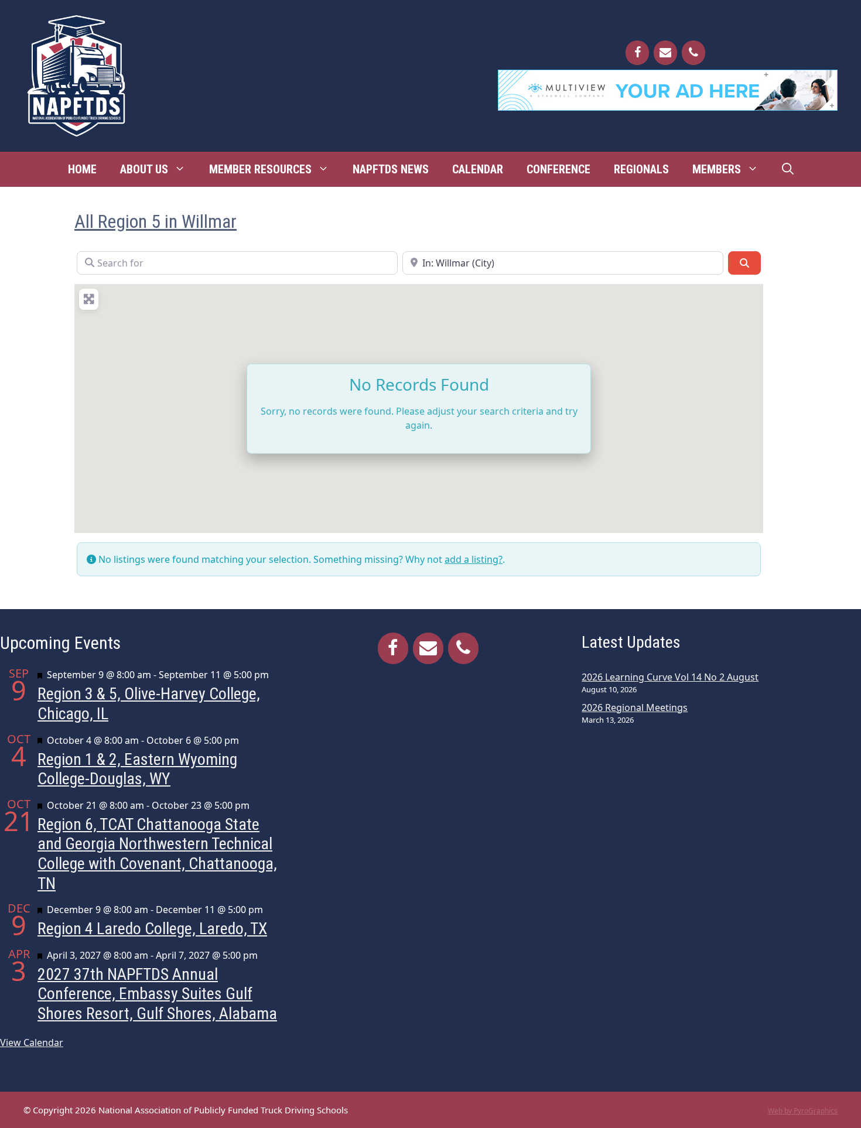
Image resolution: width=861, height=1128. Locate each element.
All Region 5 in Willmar (155, 221)
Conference (558, 169)
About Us (144, 169)
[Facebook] (637, 52)
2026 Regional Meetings (635, 707)
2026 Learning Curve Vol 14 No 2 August (670, 677)
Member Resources (260, 169)
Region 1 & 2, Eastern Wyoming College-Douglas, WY (137, 769)
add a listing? (474, 559)
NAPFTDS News (391, 169)
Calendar (477, 169)
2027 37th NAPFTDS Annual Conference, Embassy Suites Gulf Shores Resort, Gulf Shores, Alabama (157, 994)
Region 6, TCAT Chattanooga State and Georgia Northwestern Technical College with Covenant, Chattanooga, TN (157, 854)
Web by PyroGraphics (803, 1111)
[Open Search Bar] (787, 169)
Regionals (641, 169)
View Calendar (31, 1042)
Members (716, 169)
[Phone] (693, 52)
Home (82, 169)
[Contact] (665, 52)
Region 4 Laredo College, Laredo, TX (152, 928)
